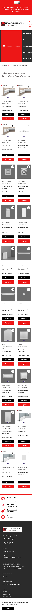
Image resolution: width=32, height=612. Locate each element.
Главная (4, 65)
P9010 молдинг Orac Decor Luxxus (23, 102)
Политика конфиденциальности (12, 584)
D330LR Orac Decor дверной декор (7, 264)
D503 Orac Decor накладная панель (22, 345)
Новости (5, 589)
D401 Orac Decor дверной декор (6, 305)
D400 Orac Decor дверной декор (22, 264)
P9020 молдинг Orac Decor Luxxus (7, 141)
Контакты (26, 40)
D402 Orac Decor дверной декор (22, 305)
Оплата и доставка (8, 581)
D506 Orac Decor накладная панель (22, 386)
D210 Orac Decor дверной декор (22, 182)
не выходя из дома (12, 501)
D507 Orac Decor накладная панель (6, 427)
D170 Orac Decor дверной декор (22, 141)
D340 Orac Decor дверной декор (22, 468)
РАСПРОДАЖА (7, 596)
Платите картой (11, 497)
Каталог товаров (7, 573)
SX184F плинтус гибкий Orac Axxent (8, 468)
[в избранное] (12, 87)
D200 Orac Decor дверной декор (6, 182)
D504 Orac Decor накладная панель (6, 386)
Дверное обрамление (19, 65)
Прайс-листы (27, 58)
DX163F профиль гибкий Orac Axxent (23, 427)
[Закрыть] (30, 599)
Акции (4, 579)
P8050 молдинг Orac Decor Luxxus (7, 102)
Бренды (5, 576)
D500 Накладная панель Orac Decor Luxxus (7, 346)
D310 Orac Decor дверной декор (6, 223)
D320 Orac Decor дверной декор (22, 223)
